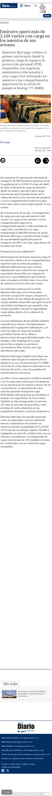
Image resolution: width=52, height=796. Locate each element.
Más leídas (10, 683)
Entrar (47, 15)
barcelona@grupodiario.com (28, 738)
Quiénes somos (28, 764)
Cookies (7, 792)
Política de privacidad (10, 767)
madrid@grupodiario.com (24, 746)
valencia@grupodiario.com (33, 750)
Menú (27, 5)
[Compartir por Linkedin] (3, 160)
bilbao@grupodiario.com (22, 742)
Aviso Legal (15, 764)
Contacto (5, 764)
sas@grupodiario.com (41, 754)
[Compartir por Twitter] (46, 161)
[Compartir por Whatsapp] (38, 161)
